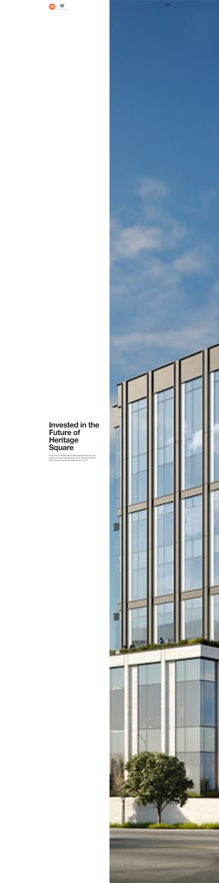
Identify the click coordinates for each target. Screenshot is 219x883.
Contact (167, 4)
